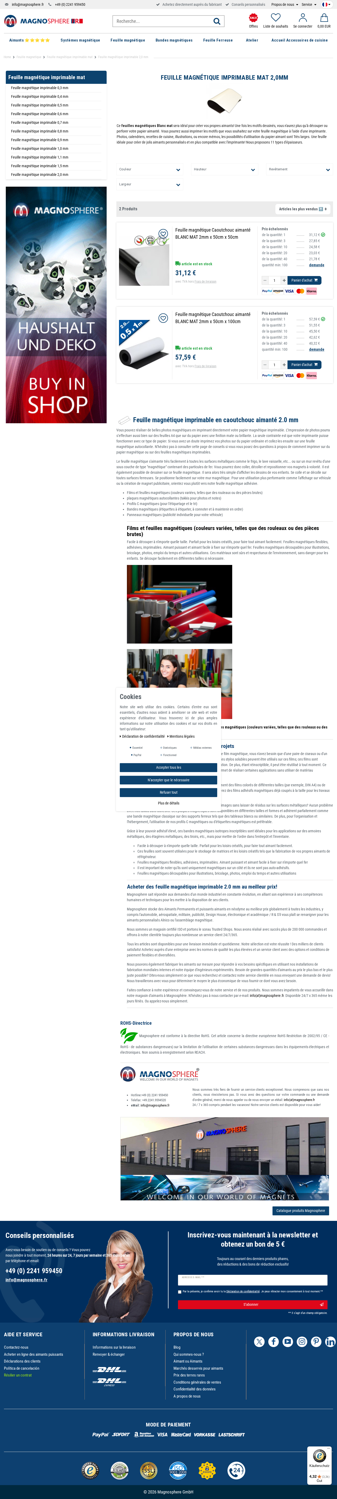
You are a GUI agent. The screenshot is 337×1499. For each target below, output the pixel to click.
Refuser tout (168, 792)
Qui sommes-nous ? (189, 1354)
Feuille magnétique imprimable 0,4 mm (39, 96)
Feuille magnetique (29, 57)
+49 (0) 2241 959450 (70, 4)
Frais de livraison (205, 281)
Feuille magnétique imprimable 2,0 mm (39, 174)
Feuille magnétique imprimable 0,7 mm (39, 122)
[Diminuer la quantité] (265, 280)
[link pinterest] (316, 1342)
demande (316, 265)
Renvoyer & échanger (109, 1354)
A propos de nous (187, 1396)
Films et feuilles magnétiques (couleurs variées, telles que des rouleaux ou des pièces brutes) (223, 531)
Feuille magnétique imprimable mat (70, 57)
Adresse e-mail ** (193, 1277)
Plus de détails (168, 803)
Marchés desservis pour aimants (198, 1368)
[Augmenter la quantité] (284, 280)
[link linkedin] (330, 1342)
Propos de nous (283, 4)
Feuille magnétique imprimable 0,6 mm (39, 114)
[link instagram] (302, 1342)
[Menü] (328, 1449)
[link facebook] (273, 1342)
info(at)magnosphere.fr (267, 995)
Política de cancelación (21, 1368)
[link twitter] (259, 1342)
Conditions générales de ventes (197, 1382)
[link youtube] (288, 1342)
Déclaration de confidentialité (144, 736)
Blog (177, 1347)
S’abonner (251, 1304)
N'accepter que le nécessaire (169, 780)
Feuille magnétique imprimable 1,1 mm (39, 157)
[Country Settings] (326, 4)
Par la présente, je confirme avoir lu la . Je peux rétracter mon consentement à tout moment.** (253, 1291)
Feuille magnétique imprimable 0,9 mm (39, 140)
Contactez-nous (16, 1347)
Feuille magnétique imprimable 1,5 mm (39, 166)
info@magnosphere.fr (28, 4)
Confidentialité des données (195, 1389)
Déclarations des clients (22, 1361)
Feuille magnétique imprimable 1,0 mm (39, 148)
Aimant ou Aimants (188, 1361)
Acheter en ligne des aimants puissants (33, 1354)
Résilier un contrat (18, 1375)
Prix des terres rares (189, 1375)
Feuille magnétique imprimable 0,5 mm (39, 105)
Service (307, 4)
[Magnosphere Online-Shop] (43, 20)
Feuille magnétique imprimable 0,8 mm (39, 131)
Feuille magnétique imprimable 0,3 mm (39, 88)
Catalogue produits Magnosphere (300, 1211)
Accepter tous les (168, 767)
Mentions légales (182, 736)
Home (7, 57)
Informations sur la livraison (114, 1347)
